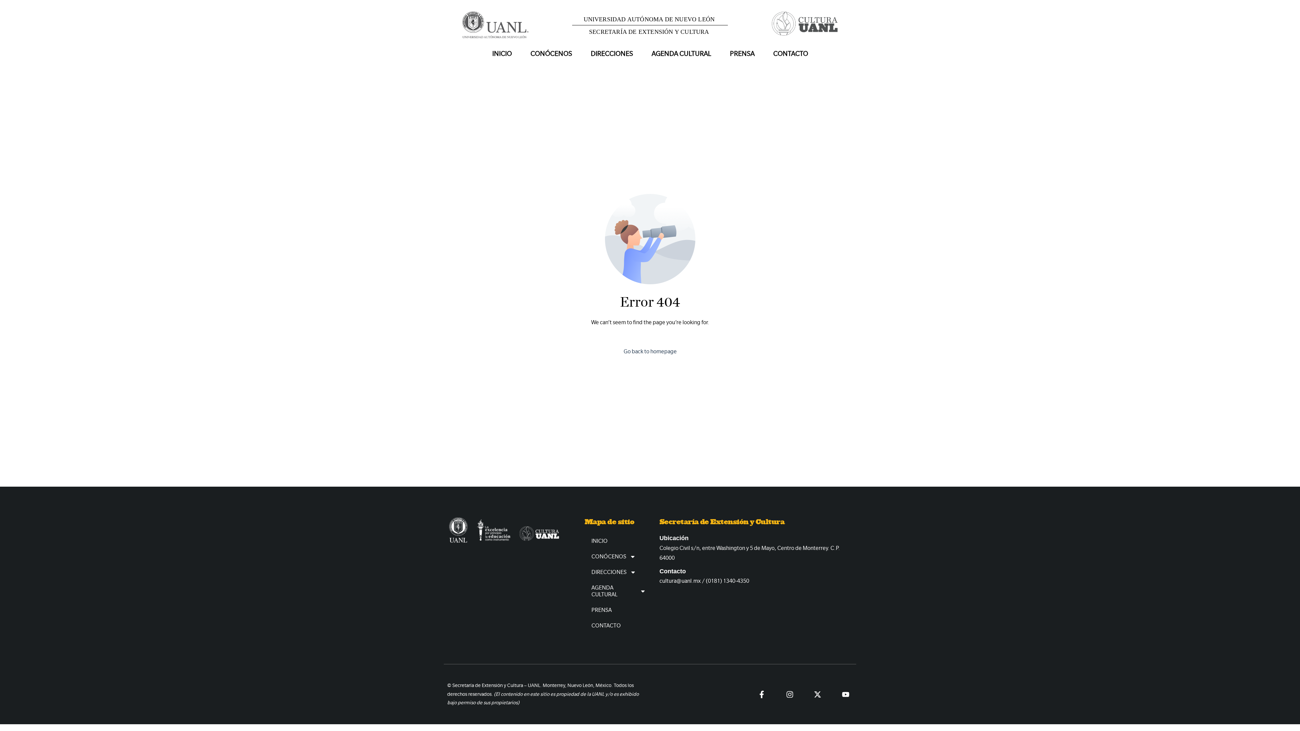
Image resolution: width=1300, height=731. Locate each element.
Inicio (502, 54)
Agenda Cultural (604, 591)
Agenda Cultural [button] (681, 54)
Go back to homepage (650, 351)
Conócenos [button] (551, 54)
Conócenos (608, 556)
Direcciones (609, 572)
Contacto (790, 54)
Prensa (742, 54)
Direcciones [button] (612, 54)
